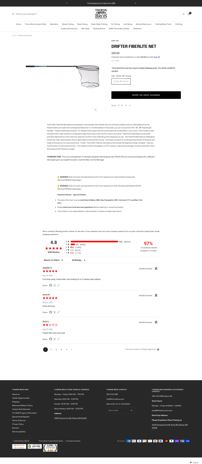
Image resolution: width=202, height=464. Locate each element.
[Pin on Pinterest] (122, 105)
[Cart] (188, 14)
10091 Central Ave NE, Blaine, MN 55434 (70, 418)
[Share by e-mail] (129, 105)
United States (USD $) (21, 441)
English (195, 462)
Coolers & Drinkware (69, 28)
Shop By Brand (99, 28)
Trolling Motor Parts (163, 24)
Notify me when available (146, 95)
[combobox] (194, 462)
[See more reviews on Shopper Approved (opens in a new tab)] (58, 285)
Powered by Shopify (73, 441)
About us (16, 394)
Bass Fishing (82, 24)
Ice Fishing (128, 24)
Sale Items (54, 24)
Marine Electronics (143, 24)
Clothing (178, 24)
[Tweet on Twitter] (126, 105)
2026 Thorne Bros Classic (119, 28)
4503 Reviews (56, 252)
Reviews (15, 428)
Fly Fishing (115, 24)
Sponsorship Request (20, 417)
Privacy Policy (18, 424)
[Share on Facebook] (118, 105)
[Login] (183, 14)
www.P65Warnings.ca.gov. (71, 180)
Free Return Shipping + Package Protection (101, 3)
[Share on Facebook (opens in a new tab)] (50, 286)
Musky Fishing (68, 24)
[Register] (131, 410)
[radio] (101, 241)
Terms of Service (18, 420)
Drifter (115, 41)
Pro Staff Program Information (24, 413)
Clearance (137, 28)
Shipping (15, 402)
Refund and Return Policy (22, 405)
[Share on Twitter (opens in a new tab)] (54, 285)
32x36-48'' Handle (121, 81)
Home (18, 24)
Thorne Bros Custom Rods (35, 24)
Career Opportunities (20, 398)
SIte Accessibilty (18, 431)
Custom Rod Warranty (21, 409)
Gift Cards (85, 28)
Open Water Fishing (99, 24)
